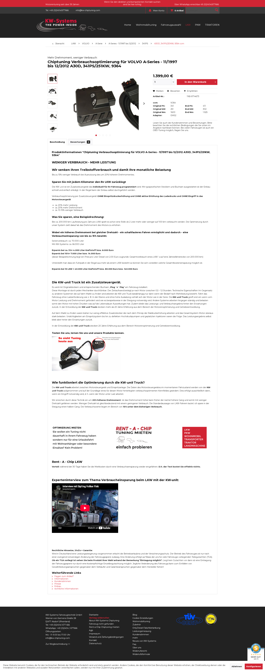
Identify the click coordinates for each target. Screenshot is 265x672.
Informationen (61, 579)
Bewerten (175, 91)
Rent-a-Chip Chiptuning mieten (104, 627)
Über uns (136, 647)
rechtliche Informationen (66, 588)
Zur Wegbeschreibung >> (58, 644)
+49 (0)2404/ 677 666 (59, 625)
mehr (135, 638)
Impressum (94, 633)
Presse (57, 584)
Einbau (57, 586)
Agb (91, 630)
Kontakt (93, 640)
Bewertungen (79, 142)
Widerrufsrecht (139, 651)
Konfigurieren (253, 666)
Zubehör (136, 624)
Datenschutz (95, 643)
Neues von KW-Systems (144, 641)
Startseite (93, 615)
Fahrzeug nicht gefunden (101, 624)
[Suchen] (216, 10)
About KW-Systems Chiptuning (104, 620)
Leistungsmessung (141, 631)
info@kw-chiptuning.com (58, 638)
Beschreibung (57, 142)
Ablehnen (237, 666)
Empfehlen (192, 91)
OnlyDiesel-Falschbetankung (146, 628)
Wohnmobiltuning (141, 621)
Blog (134, 615)
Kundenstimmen (62, 581)
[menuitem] (155, 10)
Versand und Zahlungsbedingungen (106, 637)
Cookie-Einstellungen (142, 618)
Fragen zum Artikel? (64, 576)
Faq (134, 644)
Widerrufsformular (141, 654)
